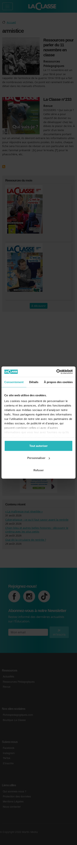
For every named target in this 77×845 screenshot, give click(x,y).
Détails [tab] (33, 381)
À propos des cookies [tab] (58, 381)
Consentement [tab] (14, 381)
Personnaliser (36, 458)
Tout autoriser (38, 445)
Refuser (38, 470)
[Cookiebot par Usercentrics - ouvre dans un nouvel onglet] (56, 371)
